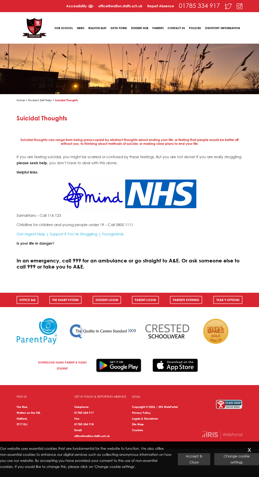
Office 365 (27, 300)
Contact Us (176, 28)
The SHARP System (65, 300)
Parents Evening (186, 300)
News (80, 28)
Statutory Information (222, 28)
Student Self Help (40, 100)
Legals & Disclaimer (145, 418)
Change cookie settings (237, 459)
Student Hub (139, 28)
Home (21, 100)
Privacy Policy (141, 412)
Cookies (137, 430)
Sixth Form (118, 28)
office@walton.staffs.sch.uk (120, 6)
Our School (63, 28)
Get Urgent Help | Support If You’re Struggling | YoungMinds (70, 234)
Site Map (138, 424)
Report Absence (160, 6)
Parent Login (145, 300)
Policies (195, 28)
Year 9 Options (228, 300)
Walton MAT (97, 28)
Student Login (107, 300)
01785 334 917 (199, 5)
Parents (158, 28)
